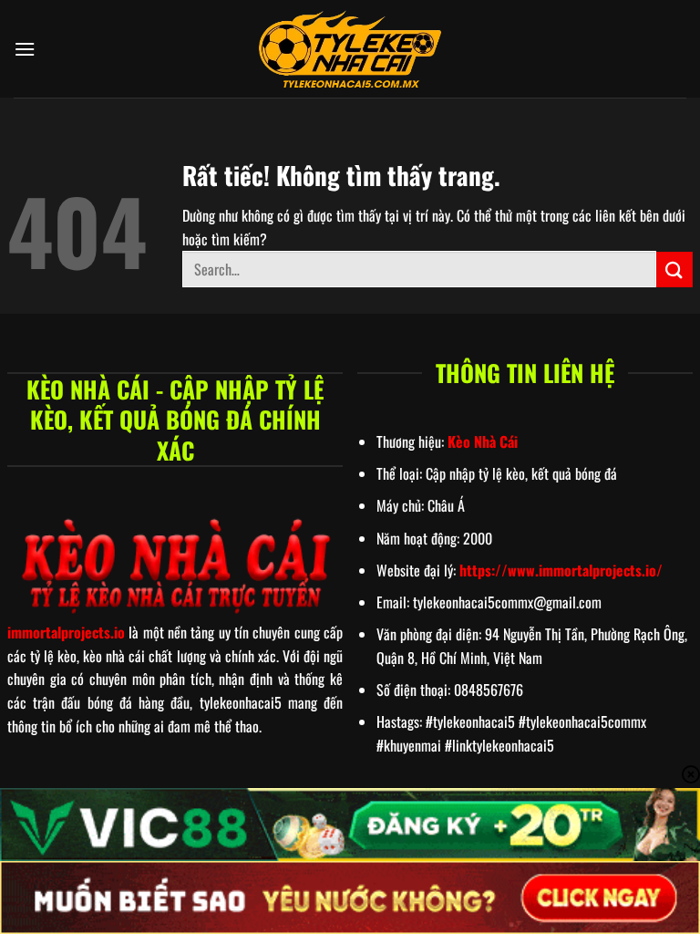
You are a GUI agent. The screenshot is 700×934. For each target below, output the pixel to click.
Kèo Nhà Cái (483, 441)
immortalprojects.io (66, 632)
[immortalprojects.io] (350, 49)
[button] (25, 48)
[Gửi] (674, 269)
